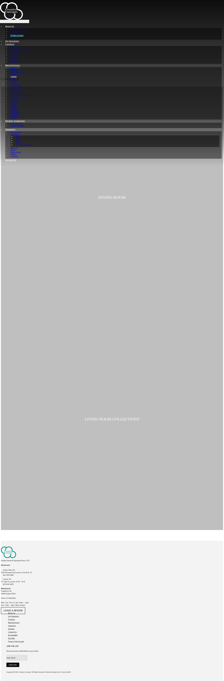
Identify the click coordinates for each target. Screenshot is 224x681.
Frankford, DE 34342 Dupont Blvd (8, 592)
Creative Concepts (25, 672)
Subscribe (13, 665)
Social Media (15, 33)
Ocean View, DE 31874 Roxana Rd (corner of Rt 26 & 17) (16, 571)
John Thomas (15, 93)
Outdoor (13, 62)
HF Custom (14, 89)
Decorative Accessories (24, 145)
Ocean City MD (66, 672)
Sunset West (14, 112)
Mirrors (18, 143)
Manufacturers (12, 65)
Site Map (11, 638)
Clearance (10, 129)
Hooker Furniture (16, 91)
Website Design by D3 (53, 672)
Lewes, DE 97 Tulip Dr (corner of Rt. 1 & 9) (13, 580)
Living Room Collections (19, 49)
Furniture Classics (17, 87)
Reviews (13, 37)
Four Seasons (15, 85)
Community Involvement (19, 31)
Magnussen (14, 99)
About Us (9, 26)
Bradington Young (17, 72)
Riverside (14, 108)
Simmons (13, 110)
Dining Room (15, 51)
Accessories (14, 60)
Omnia (13, 106)
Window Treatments (15, 121)
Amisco (13, 68)
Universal (14, 114)
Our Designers (12, 41)
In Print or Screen (16, 35)
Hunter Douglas (16, 124)
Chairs (12, 150)
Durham (13, 83)
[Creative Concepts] (11, 11)
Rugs (18, 136)
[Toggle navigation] (14, 21)
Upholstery (14, 47)
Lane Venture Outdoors (19, 95)
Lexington (14, 97)
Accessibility (13, 635)
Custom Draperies (17, 126)
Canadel (13, 76)
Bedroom (13, 53)
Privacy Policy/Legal (16, 641)
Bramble (13, 74)
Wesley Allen (15, 116)
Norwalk (13, 104)
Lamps (18, 138)
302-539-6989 (8, 575)
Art (17, 141)
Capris (12, 79)
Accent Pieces (15, 55)
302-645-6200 (8, 584)
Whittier (13, 118)
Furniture (9, 44)
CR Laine (14, 81)
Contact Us (10, 160)
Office (12, 57)
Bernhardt (14, 70)
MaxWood (14, 102)
